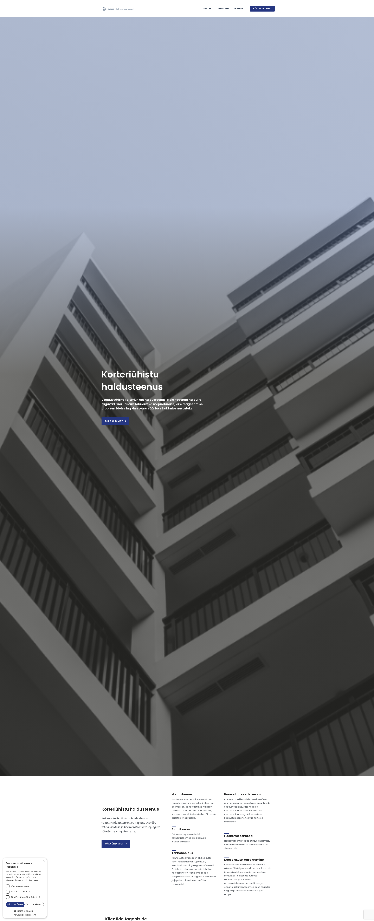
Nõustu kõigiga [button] (15, 904)
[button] (262, 9)
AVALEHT (208, 8)
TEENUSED (223, 8)
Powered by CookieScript (25, 915)
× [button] (43, 861)
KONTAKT (239, 8)
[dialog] (25, 888)
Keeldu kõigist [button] (35, 904)
